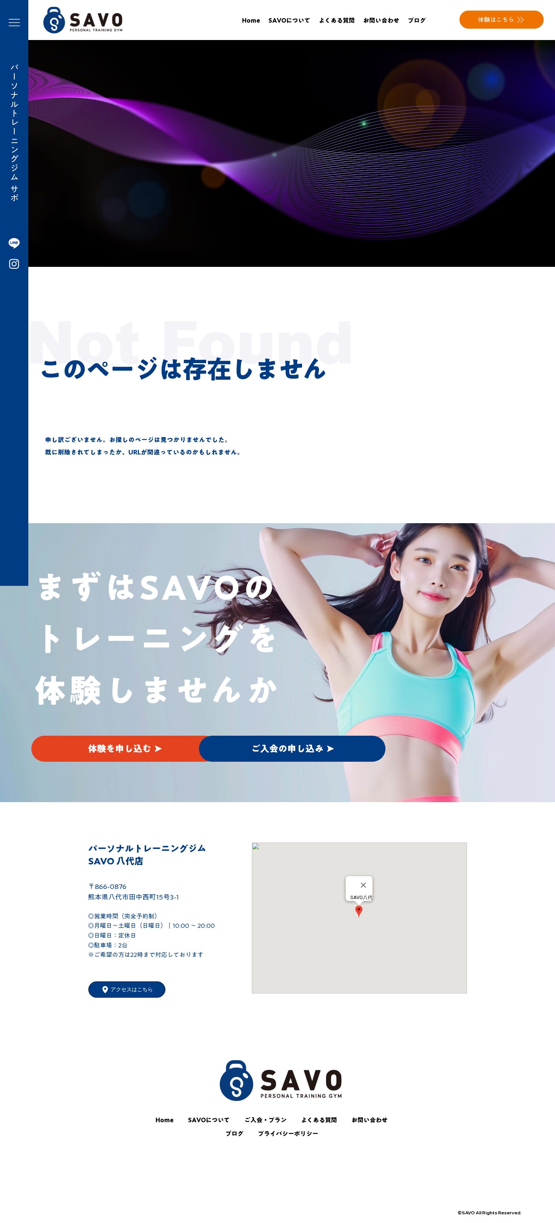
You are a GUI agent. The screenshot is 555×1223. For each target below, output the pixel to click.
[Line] (14, 243)
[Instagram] (14, 263)
